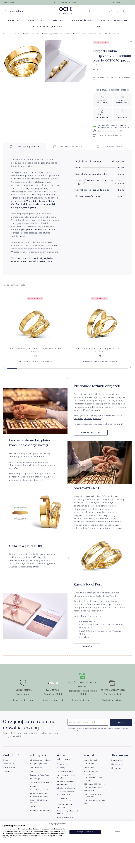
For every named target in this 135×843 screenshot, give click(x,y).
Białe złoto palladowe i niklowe (67, 812)
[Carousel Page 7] (73, 368)
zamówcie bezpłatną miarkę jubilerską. (98, 417)
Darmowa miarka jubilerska (64, 806)
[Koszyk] (124, 12)
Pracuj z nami (9, 767)
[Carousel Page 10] (103, 368)
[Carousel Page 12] (123, 368)
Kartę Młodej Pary (104, 596)
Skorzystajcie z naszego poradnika (92, 416)
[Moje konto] (117, 12)
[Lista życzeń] (110, 12)
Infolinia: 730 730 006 (91, 433)
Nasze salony (23, 694)
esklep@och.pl (122, 103)
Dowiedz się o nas (23, 700)
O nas (5, 760)
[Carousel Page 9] (93, 368)
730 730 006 (102, 103)
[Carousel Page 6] (62, 368)
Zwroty (33, 806)
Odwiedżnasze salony (102, 116)
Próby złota (62, 764)
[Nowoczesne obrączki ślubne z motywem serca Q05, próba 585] (35, 320)
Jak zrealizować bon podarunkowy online (39, 795)
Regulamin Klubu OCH (40, 810)
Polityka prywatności (39, 782)
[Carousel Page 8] (83, 368)
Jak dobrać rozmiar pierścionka (65, 783)
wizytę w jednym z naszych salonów (33, 467)
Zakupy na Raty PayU (39, 775)
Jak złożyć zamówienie (40, 760)
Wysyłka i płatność (38, 764)
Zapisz (121, 723)
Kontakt (6, 771)
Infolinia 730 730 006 (122, 2)
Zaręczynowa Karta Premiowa (66, 777)
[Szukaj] (90, 11)
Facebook (117, 760)
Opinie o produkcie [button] (71, 147)
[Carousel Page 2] (22, 368)
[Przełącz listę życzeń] (131, 42)
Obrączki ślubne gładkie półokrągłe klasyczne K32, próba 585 (99, 350)
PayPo (32, 771)
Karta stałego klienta (39, 790)
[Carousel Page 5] (52, 368)
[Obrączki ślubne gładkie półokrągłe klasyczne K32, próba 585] (99, 320)
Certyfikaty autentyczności (64, 800)
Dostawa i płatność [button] (114, 147)
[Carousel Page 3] (32, 368)
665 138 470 (89, 790)
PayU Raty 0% (36, 767)
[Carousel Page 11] (113, 368)
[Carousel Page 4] (42, 368)
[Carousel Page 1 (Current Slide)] (12, 368)
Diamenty (61, 768)
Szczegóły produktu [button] (28, 147)
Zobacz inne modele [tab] (14, 285)
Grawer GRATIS (10, 2)
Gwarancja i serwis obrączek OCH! (65, 793)
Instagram (118, 764)
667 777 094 (89, 797)
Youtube (117, 768)
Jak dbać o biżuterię (66, 788)
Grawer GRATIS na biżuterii (38, 802)
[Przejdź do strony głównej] (67, 10)
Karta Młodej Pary (65, 771)
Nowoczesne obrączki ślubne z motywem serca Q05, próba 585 (35, 350)
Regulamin (34, 786)
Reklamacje (35, 779)
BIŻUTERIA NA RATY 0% (65, 2)
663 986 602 (99, 784)
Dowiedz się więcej (52, 700)
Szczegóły (87, 646)
